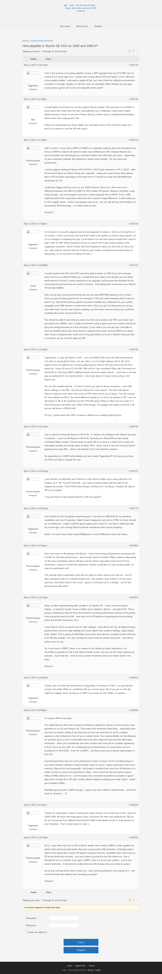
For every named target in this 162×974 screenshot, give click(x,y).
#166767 (133, 471)
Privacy (91, 970)
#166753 (133, 140)
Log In (81, 942)
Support (98, 26)
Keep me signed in (37, 932)
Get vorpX (65, 26)
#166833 (133, 837)
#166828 (133, 710)
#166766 (133, 426)
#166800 (133, 545)
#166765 (133, 349)
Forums (25, 41)
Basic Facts (82, 26)
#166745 (133, 99)
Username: (31, 918)
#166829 (133, 805)
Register (81, 950)
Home (69, 966)
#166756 (133, 223)
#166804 (133, 597)
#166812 (133, 677)
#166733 (133, 65)
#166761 (133, 265)
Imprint (97, 970)
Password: (31, 925)
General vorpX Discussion (42, 41)
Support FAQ (80, 966)
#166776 (133, 508)
